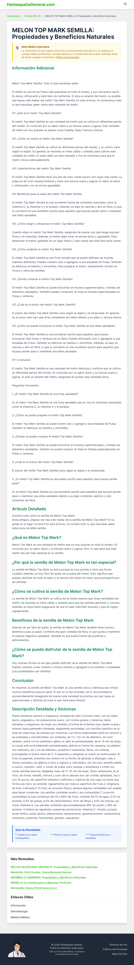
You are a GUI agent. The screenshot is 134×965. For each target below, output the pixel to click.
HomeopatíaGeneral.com (31, 4)
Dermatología (19, 911)
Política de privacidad (67, 57)
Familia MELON (33, 16)
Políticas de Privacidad (115, 949)
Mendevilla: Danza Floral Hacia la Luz (34, 888)
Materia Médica (20, 917)
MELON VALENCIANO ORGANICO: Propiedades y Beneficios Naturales (54, 867)
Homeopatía (13, 16)
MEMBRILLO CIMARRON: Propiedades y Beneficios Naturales (48, 877)
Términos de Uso (118, 944)
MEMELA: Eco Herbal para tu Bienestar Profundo (41, 882)
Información (18, 905)
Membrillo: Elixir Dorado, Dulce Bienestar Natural (41, 872)
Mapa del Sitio (119, 953)
